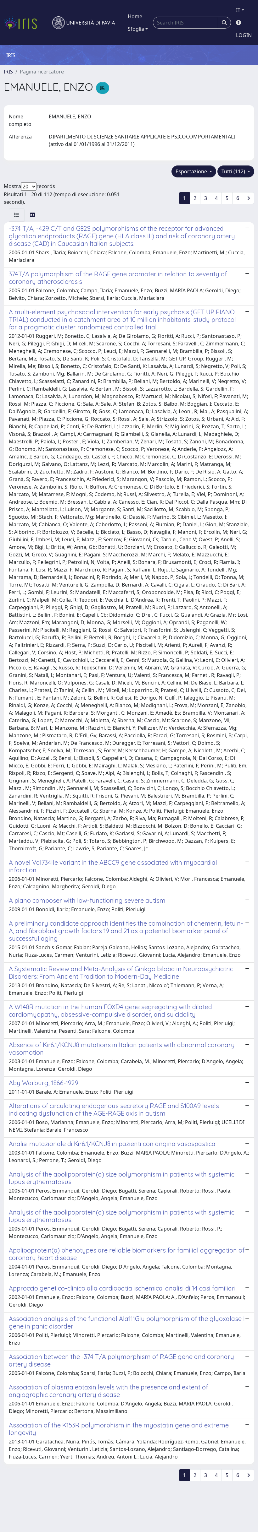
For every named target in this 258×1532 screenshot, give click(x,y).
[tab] (17, 214)
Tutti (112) (234, 171)
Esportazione (192, 171)
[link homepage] (23, 22)
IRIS (8, 71)
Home (135, 16)
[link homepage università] (83, 22)
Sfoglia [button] (136, 28)
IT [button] (238, 10)
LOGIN (244, 35)
